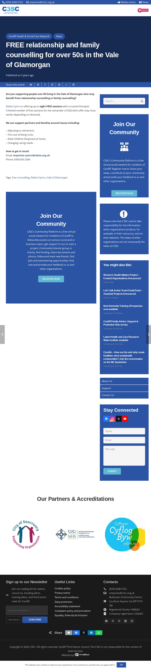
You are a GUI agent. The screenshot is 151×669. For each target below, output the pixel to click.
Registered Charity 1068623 (124, 609)
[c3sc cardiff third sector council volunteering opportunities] (143, 10)
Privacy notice (62, 592)
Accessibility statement (67, 606)
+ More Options (13, 620)
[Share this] (38, 84)
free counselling (21, 177)
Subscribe (35, 619)
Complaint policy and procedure (73, 610)
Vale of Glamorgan (57, 177)
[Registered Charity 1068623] (106, 609)
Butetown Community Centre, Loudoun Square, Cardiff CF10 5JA (125, 601)
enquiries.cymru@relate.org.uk (31, 155)
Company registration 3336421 (126, 613)
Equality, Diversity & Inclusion (71, 615)
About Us (107, 381)
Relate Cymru (13, 106)
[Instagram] (112, 419)
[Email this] (31, 84)
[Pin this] (59, 84)
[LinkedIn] (125, 621)
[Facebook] (106, 419)
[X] (119, 419)
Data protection (63, 601)
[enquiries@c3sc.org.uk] (106, 593)
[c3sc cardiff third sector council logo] (10, 10)
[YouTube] (125, 419)
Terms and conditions (67, 597)
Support (106, 388)
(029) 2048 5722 (118, 589)
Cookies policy (62, 588)
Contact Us (108, 395)
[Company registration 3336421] (106, 613)
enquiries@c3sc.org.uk (121, 593)
